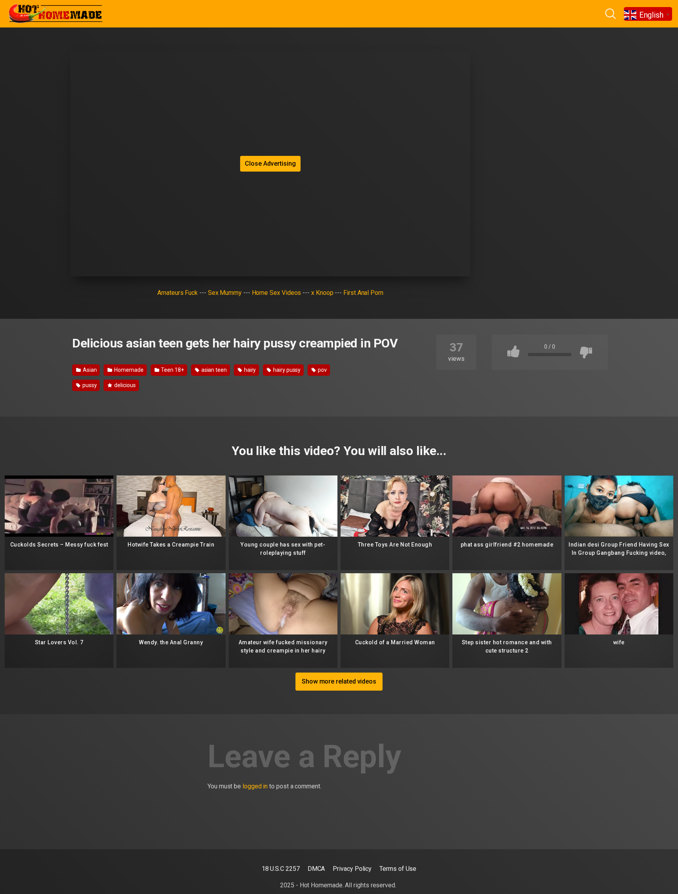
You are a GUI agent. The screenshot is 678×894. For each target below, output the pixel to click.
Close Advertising (270, 163)
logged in (255, 786)
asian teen (213, 370)
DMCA (316, 868)
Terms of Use (397, 868)
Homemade (128, 370)
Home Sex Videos (276, 292)
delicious (124, 385)
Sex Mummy (225, 292)
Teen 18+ (172, 370)
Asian (89, 370)
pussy (89, 385)
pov (322, 370)
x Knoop (322, 292)
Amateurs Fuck (177, 292)
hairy (249, 370)
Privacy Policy (352, 868)
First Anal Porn (363, 292)
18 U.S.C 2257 (281, 868)
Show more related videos (339, 681)
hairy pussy (286, 370)
